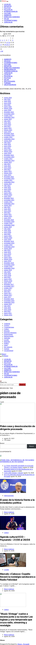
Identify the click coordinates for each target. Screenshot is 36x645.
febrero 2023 (8, 173)
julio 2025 (7, 121)
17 (1, 45)
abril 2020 (7, 234)
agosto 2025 (8, 119)
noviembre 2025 (9, 114)
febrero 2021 (8, 216)
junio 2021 (7, 209)
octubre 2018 (8, 266)
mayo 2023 (7, 168)
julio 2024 (7, 142)
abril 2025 (7, 126)
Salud (6, 18)
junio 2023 (7, 166)
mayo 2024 (7, 146)
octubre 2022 (8, 180)
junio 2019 (7, 252)
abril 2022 (7, 191)
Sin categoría (9, 81)
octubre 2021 (8, 202)
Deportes (8, 6)
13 (7, 42)
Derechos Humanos (12, 17)
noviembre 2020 (9, 221)
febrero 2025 (8, 130)
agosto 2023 (8, 162)
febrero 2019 (8, 259)
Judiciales (8, 22)
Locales (7, 4)
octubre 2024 (8, 137)
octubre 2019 (8, 245)
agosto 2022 (8, 184)
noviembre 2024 (9, 135)
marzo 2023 (8, 171)
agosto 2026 (8, 97)
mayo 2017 (7, 290)
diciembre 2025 (9, 112)
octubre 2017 (8, 288)
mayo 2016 (7, 309)
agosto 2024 (8, 141)
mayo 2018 (7, 275)
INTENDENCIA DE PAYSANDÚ (12, 461)
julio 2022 (7, 185)
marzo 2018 (8, 279)
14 (9, 42)
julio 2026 (7, 99)
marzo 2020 (8, 236)
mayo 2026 (7, 103)
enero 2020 (7, 239)
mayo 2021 (7, 211)
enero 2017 (7, 297)
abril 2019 (7, 256)
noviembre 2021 (9, 200)
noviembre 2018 (9, 265)
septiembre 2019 (9, 247)
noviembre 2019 (9, 243)
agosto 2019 (8, 248)
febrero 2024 (8, 151)
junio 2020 (7, 230)
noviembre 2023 (9, 157)
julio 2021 (7, 207)
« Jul (1, 51)
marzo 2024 (8, 150)
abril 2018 (7, 277)
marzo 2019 (8, 257)
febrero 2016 (8, 315)
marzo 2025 (8, 128)
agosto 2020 (8, 227)
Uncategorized (10, 85)
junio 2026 (7, 101)
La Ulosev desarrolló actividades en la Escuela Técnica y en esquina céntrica (18, 466)
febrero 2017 (8, 295)
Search (22, 385)
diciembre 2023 (9, 155)
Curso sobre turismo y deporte (13, 473)
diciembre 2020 (9, 220)
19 (5, 45)
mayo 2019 (7, 254)
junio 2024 (7, 144)
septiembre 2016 (9, 302)
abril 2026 (7, 105)
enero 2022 (7, 196)
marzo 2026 (8, 106)
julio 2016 (7, 306)
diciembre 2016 (9, 299)
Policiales (8, 9)
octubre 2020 (8, 223)
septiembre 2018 (9, 268)
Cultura (7, 13)
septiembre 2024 (9, 139)
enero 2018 (7, 282)
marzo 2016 (8, 313)
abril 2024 (7, 148)
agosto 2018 (8, 270)
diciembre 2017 (9, 284)
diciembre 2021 (9, 198)
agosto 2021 (8, 205)
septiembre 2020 (9, 225)
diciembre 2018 (9, 263)
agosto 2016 (8, 304)
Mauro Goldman (9, 512)
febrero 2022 (8, 194)
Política (7, 8)
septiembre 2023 (9, 160)
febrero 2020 (8, 238)
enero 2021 (7, 218)
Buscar (2, 443)
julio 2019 (7, 250)
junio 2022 (7, 187)
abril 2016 (7, 311)
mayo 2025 (7, 124)
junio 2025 (7, 123)
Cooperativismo (10, 20)
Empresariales (10, 69)
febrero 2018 (8, 281)
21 (9, 45)
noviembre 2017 (9, 286)
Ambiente (7, 15)
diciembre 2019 (9, 241)
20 (7, 45)
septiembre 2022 (9, 182)
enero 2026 (7, 110)
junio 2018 (7, 274)
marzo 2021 (8, 214)
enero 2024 (7, 153)
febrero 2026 (8, 108)
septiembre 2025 (9, 117)
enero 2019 (7, 261)
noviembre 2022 (9, 178)
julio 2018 (7, 272)
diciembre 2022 (9, 177)
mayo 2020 (7, 232)
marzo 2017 (8, 293)
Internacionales (11, 11)
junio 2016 (7, 308)
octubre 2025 (8, 115)
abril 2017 (7, 291)
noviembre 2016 (9, 300)
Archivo (7, 61)
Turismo (7, 83)
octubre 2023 (8, 159)
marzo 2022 (8, 193)
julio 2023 (7, 164)
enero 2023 (7, 175)
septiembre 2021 (9, 203)
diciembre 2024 (9, 133)
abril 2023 (7, 169)
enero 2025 (7, 132)
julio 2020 (7, 229)
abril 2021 (7, 212)
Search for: (3, 382)
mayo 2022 (7, 189)
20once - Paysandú (23, 644)
